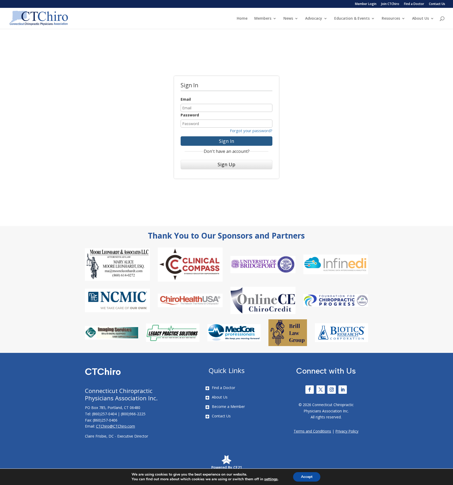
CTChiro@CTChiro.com (115, 426)
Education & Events (352, 19)
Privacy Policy (346, 431)
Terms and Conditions (312, 431)
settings (271, 479)
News (288, 19)
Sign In (226, 141)
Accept (306, 476)
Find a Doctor (414, 4)
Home (242, 19)
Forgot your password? (251, 130)
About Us (420, 19)
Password (190, 114)
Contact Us (437, 4)
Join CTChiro (390, 4)
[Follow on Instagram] (331, 389)
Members (262, 19)
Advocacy (313, 19)
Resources (391, 19)
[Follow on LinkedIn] (342, 389)
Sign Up (226, 164)
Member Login (365, 4)
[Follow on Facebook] (309, 389)
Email (186, 99)
